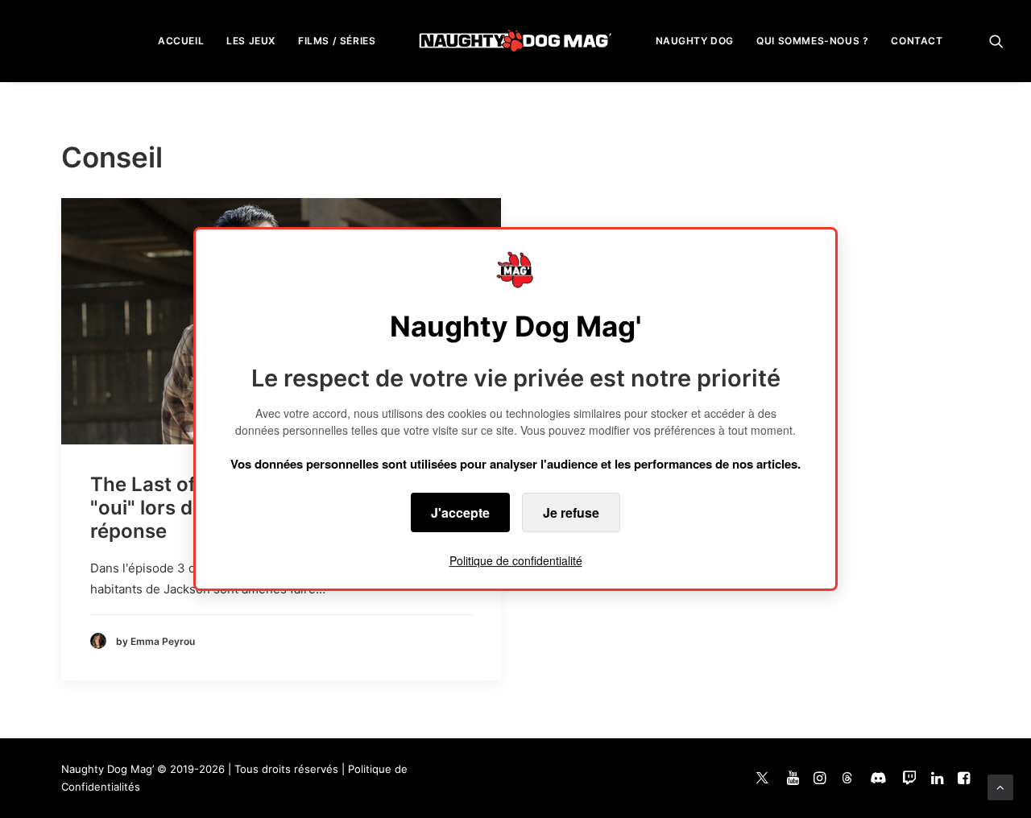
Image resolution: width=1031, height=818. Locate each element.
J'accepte (460, 512)
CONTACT (916, 41)
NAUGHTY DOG (695, 41)
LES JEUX (250, 41)
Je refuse (571, 512)
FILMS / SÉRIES (336, 41)
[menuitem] (181, 40)
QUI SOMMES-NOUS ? (812, 41)
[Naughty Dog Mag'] (515, 40)
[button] (996, 40)
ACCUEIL (181, 41)
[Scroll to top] (1000, 786)
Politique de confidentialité (515, 560)
